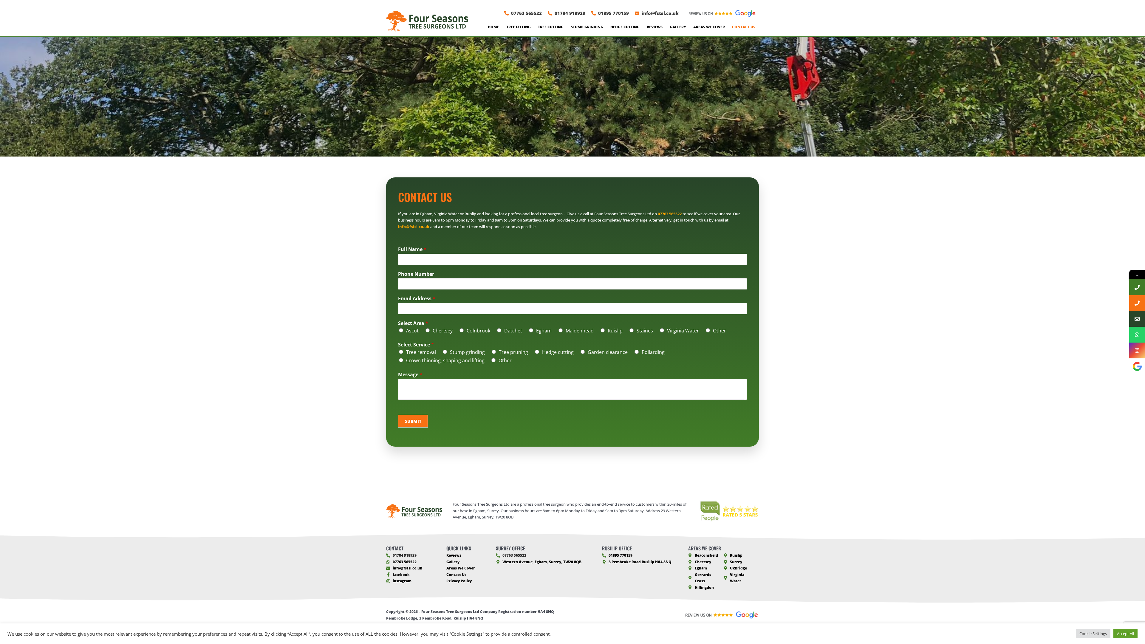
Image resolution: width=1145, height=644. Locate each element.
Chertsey (443, 330)
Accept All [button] (1125, 633)
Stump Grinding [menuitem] (587, 27)
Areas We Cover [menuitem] (709, 27)
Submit (413, 421)
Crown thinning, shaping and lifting (445, 360)
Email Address (416, 298)
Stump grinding (467, 352)
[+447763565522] (1137, 335)
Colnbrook (478, 330)
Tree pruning (513, 352)
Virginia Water (683, 330)
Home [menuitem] (493, 27)
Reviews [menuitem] (655, 27)
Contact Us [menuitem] (743, 27)
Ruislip (615, 330)
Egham (544, 330)
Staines (645, 330)
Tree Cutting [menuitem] (551, 27)
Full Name (412, 249)
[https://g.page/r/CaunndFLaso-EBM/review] (1137, 366)
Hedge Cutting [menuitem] (625, 27)
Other (719, 330)
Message (410, 374)
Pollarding (653, 352)
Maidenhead (580, 330)
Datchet (513, 330)
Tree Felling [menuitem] (518, 27)
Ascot (412, 330)
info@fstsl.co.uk (413, 226)
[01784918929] (1137, 287)
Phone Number (416, 274)
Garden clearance (608, 352)
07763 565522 (670, 213)
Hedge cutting (558, 352)
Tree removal (421, 352)
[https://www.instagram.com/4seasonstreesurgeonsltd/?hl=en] (1137, 350)
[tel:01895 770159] (1137, 303)
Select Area (413, 323)
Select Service (416, 345)
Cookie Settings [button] (1093, 633)
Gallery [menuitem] (678, 27)
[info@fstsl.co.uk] (1137, 319)
